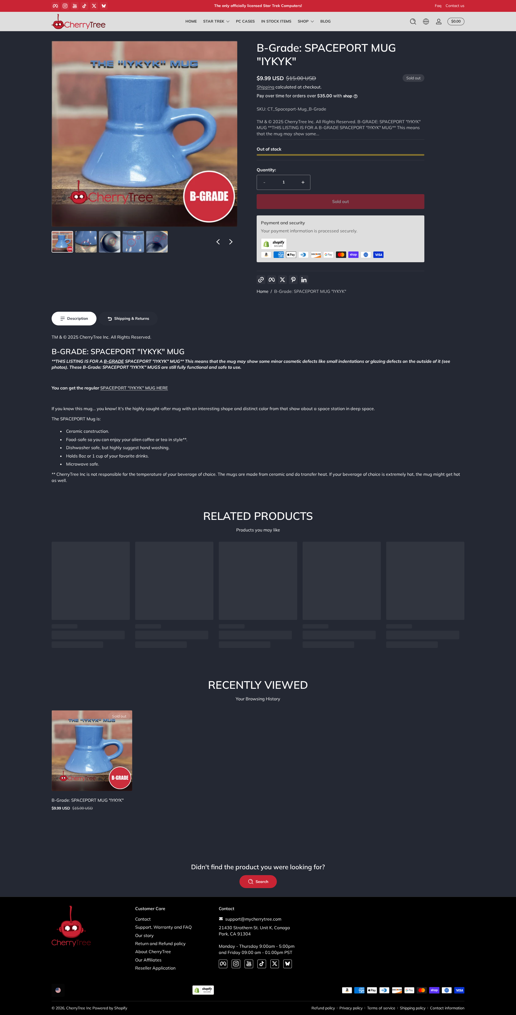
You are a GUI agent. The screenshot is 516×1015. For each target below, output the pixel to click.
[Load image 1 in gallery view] (62, 242)
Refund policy (323, 1008)
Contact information (447, 1008)
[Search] (413, 21)
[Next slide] (230, 241)
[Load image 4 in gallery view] (133, 242)
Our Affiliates (148, 959)
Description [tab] (77, 318)
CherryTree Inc (78, 1008)
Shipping (265, 87)
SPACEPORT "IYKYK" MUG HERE (134, 388)
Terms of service (381, 1008)
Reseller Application (155, 967)
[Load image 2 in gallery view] (86, 242)
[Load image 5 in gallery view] (157, 242)
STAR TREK (213, 21)
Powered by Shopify (109, 1008)
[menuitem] (174, 919)
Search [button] (262, 881)
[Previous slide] (218, 241)
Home (262, 291)
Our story (144, 935)
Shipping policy (412, 1008)
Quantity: (266, 169)
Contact (143, 918)
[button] (413, 21)
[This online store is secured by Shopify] (340, 243)
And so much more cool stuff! (258, 5)
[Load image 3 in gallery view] (109, 242)
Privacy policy (351, 1008)
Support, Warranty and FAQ (163, 926)
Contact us (455, 5)
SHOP (303, 21)
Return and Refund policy (160, 943)
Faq (438, 5)
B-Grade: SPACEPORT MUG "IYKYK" (310, 291)
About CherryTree (153, 951)
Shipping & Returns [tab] (131, 318)
